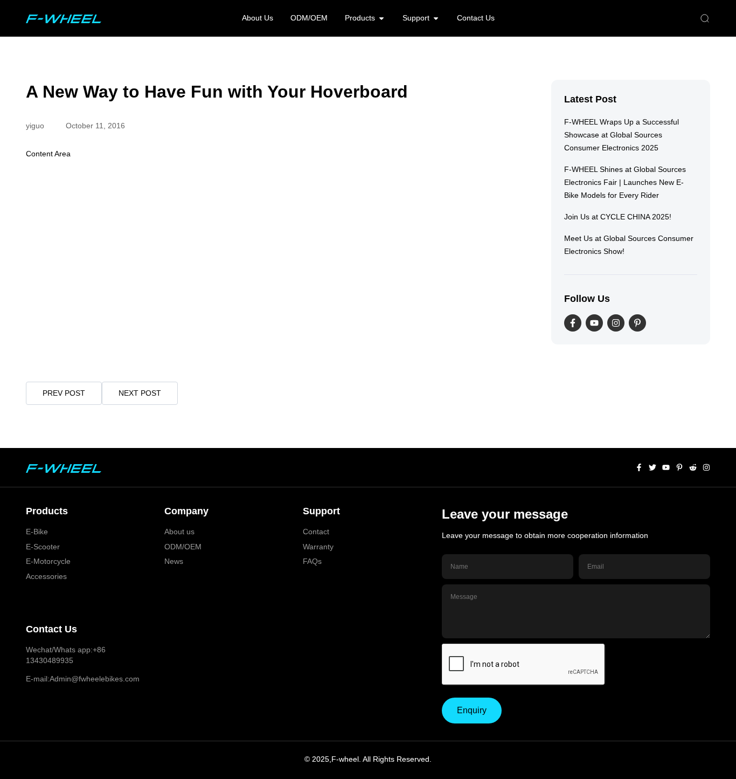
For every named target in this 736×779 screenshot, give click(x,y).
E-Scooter (43, 546)
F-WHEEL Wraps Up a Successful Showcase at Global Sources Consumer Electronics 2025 (621, 135)
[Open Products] (381, 18)
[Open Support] (436, 18)
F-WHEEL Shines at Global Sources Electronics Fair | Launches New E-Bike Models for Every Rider (625, 182)
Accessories (46, 576)
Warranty (318, 546)
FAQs (312, 561)
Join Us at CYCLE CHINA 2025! (617, 216)
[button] (704, 18)
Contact (316, 531)
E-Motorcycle (48, 561)
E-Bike (37, 531)
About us (179, 531)
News (173, 561)
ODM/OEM (183, 546)
